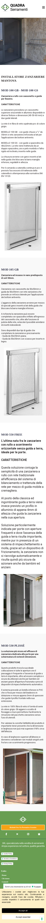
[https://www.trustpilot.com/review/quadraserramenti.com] (39, 834)
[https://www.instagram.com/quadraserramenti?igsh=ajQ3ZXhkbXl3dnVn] (28, 834)
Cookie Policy (8, 853)
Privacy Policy (8, 863)
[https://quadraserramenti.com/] (14, 7)
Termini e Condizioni (10, 858)
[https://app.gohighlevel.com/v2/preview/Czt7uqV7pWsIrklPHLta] (23, 819)
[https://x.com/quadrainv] (17, 834)
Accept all (23, 910)
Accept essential (23, 917)
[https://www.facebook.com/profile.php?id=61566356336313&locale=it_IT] (6, 834)
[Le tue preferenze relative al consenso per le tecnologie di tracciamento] (42, 919)
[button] (43, 7)
